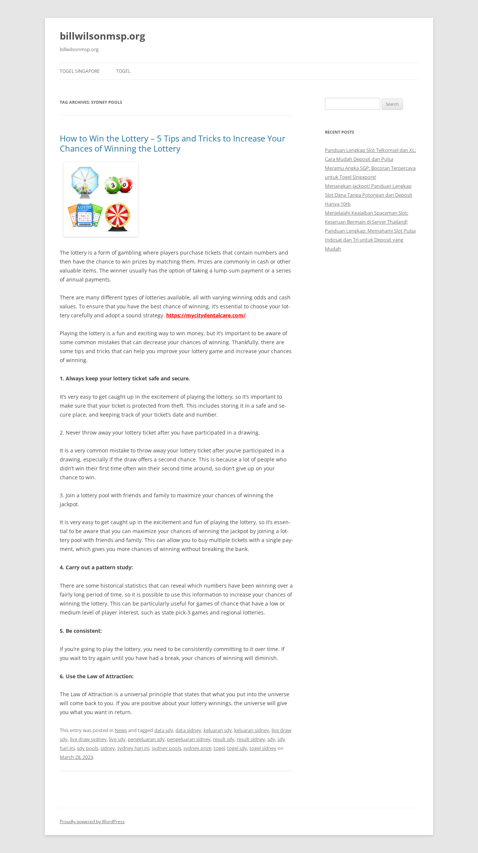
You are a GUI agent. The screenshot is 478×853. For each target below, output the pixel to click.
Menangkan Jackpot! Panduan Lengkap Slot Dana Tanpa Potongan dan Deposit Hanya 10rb (368, 195)
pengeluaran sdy (146, 739)
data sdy (163, 730)
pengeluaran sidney (189, 739)
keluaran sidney (251, 730)
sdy (271, 739)
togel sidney (262, 748)
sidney (107, 748)
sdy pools (87, 748)
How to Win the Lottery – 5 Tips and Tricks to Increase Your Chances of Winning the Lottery (172, 143)
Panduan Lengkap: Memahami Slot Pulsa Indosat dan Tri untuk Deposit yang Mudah (370, 239)
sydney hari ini (133, 748)
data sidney (188, 730)
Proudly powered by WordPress (92, 821)
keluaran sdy (218, 730)
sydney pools (166, 748)
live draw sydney (88, 739)
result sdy (224, 739)
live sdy (117, 739)
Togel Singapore (80, 71)
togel (123, 71)
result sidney (251, 739)
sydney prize (197, 748)
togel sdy (237, 748)
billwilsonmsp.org (102, 36)
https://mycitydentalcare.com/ (206, 315)
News (121, 730)
